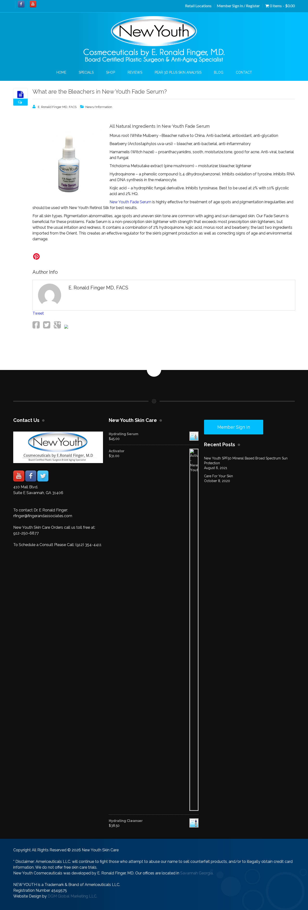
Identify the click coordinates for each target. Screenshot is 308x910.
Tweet (38, 313)
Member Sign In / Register (238, 5)
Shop (110, 72)
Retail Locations (198, 5)
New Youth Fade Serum (130, 202)
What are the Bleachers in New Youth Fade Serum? (99, 91)
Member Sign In (233, 427)
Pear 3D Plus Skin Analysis (178, 72)
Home (61, 72)
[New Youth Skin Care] (154, 39)
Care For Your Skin (218, 476)
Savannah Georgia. (196, 873)
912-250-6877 (26, 533)
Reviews (135, 72)
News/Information (98, 107)
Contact (244, 72)
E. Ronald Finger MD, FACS (57, 107)
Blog (218, 72)
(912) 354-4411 (88, 544)
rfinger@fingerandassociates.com (42, 516)
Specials (86, 72)
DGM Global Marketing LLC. (72, 896)
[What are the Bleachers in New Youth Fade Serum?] (20, 94)
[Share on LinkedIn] (65, 327)
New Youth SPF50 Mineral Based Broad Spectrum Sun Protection (246, 460)
